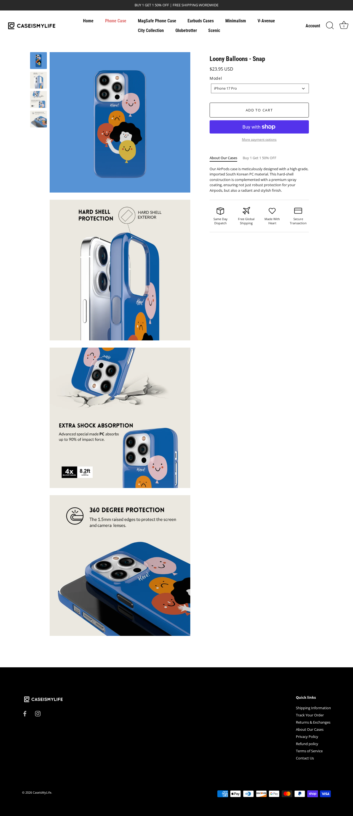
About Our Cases (223, 157)
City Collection (151, 30)
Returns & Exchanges (313, 722)
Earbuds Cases (201, 20)
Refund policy (307, 743)
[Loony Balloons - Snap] (38, 60)
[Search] (330, 26)
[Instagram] (38, 713)
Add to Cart (259, 110)
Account (313, 25)
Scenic (214, 30)
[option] (38, 61)
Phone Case (115, 20)
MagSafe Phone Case (157, 20)
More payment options (259, 139)
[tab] (226, 158)
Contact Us (305, 758)
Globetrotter (186, 30)
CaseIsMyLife (42, 792)
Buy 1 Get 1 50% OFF (259, 157)
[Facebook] (25, 713)
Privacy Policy (307, 736)
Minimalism (235, 20)
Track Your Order (310, 715)
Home (88, 20)
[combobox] (260, 88)
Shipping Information (313, 707)
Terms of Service (309, 750)
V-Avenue (266, 20)
